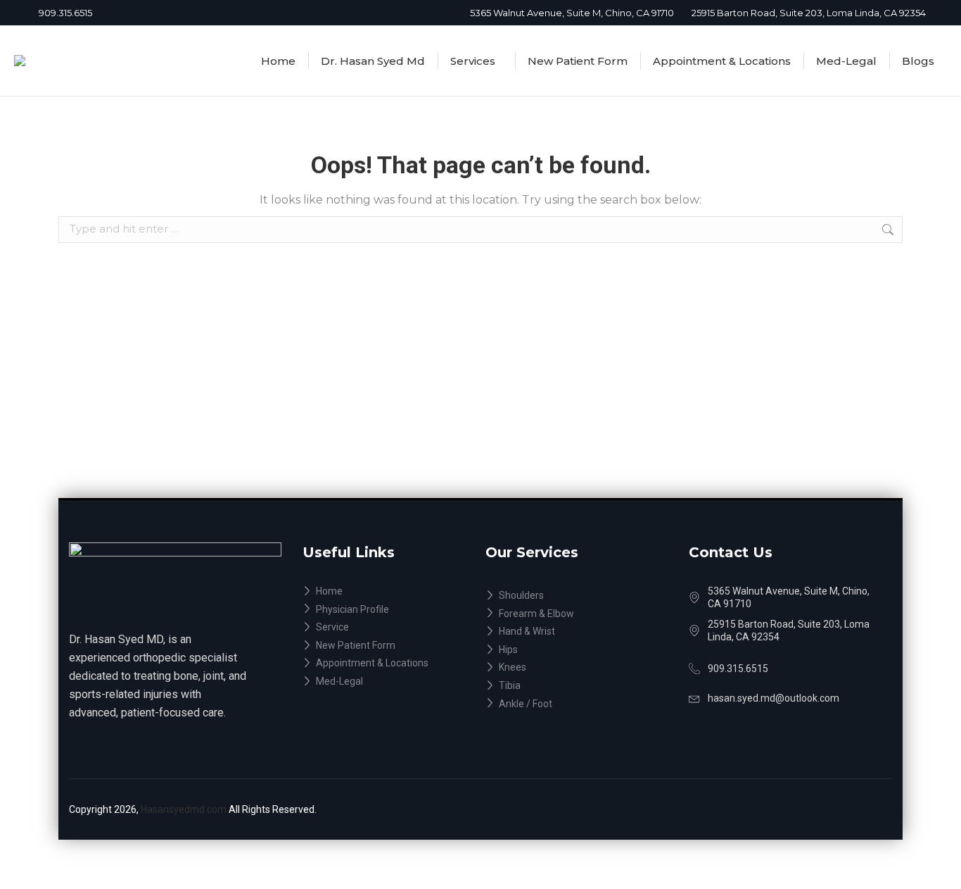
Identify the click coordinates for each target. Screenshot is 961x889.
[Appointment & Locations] (394, 663)
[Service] (394, 627)
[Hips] (587, 650)
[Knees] (587, 668)
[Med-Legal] (394, 682)
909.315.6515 (65, 12)
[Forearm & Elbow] (587, 614)
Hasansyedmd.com (185, 809)
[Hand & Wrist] (587, 632)
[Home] (394, 592)
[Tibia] (587, 686)
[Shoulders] (587, 596)
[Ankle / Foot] (587, 704)
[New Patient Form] (394, 646)
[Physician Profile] (394, 610)
